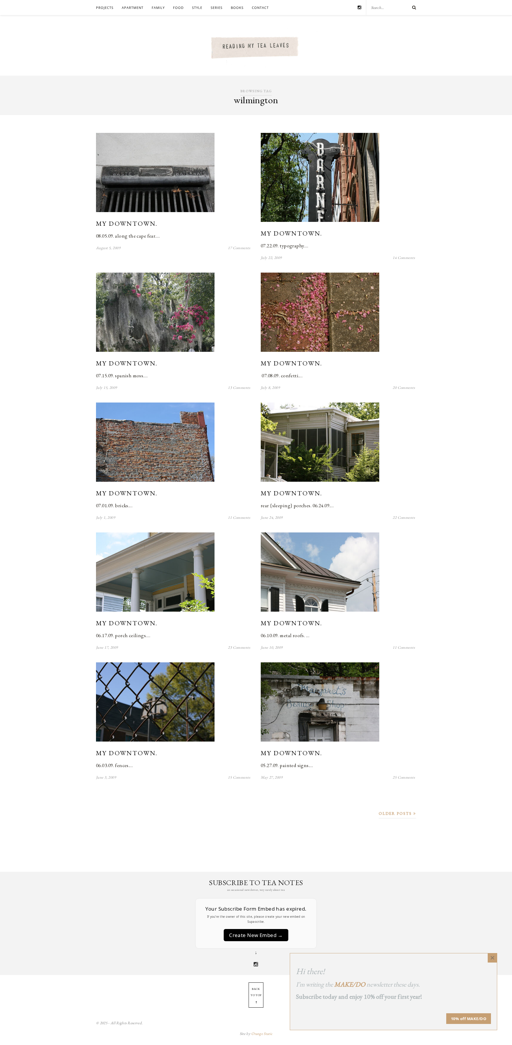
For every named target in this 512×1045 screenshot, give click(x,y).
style (197, 7)
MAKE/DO (349, 984)
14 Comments (404, 257)
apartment (132, 7)
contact (260, 7)
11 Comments (239, 517)
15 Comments (239, 777)
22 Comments (404, 517)
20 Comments (404, 387)
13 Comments (239, 387)
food (178, 7)
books (237, 7)
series (217, 7)
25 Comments (404, 777)
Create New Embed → (256, 935)
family (158, 7)
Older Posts (396, 813)
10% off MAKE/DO (469, 1018)
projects (104, 7)
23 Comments (239, 647)
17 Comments (239, 247)
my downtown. (127, 223)
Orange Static (261, 1033)
